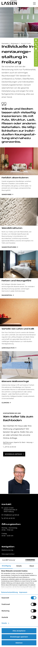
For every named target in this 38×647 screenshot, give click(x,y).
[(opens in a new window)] (36, 40)
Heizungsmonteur (8, 554)
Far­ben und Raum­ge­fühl (16, 281)
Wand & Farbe (26, 43)
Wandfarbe (6, 194)
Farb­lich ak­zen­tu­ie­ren (15, 178)
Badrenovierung (7, 550)
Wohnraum (15, 43)
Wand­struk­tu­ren (12, 228)
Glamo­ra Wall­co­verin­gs (15, 381)
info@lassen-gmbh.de (11, 515)
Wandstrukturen (9, 247)
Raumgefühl (7, 295)
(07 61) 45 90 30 (10, 447)
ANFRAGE (36, 59)
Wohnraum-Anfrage (13, 454)
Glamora (5, 403)
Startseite (5, 43)
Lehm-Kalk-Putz (8, 348)
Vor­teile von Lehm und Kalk (18, 329)
